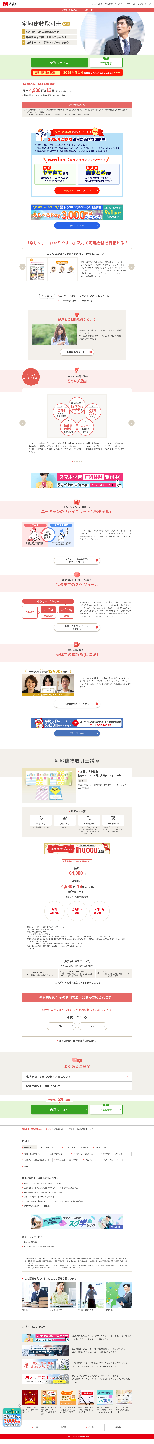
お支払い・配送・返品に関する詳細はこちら (77, 982)
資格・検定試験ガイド (33, 1154)
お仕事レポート (101, 1147)
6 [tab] (81, 461)
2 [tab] (74, 461)
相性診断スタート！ (77, 352)
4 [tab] (77, 461)
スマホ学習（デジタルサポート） (76, 300)
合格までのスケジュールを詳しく (77, 627)
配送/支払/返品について (114, 4)
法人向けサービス (144, 4)
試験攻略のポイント (58, 1154)
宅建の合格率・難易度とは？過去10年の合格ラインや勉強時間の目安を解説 (51, 1188)
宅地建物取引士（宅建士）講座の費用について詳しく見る (44, 95)
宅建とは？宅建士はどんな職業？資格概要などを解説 (43, 1183)
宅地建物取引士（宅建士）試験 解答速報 (39, 1246)
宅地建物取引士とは (49, 1147)
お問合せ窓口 (131, 4)
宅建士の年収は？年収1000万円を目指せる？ (40, 1197)
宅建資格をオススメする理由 (76, 1147)
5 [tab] (79, 461)
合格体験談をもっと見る (77, 704)
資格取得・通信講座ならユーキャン (36, 1129)
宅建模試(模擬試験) (31, 1242)
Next (131, 267)
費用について (29, 1166)
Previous (22, 267)
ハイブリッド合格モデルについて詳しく (77, 560)
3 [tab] (76, 461)
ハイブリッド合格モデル (83, 1154)
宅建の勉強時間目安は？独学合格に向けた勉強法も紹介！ (44, 1192)
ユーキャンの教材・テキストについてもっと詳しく (85, 296)
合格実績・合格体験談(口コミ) (36, 1160)
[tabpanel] (77, 266)
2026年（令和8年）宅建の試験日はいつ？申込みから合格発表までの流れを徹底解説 (54, 1201)
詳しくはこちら (77, 225)
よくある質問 (97, 4)
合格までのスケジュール (113, 1160)
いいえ (92, 1026)
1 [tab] (72, 461)
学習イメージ (90, 1160)
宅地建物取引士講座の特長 (67, 1160)
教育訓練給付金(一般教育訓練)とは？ (78, 1040)
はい (61, 1026)
